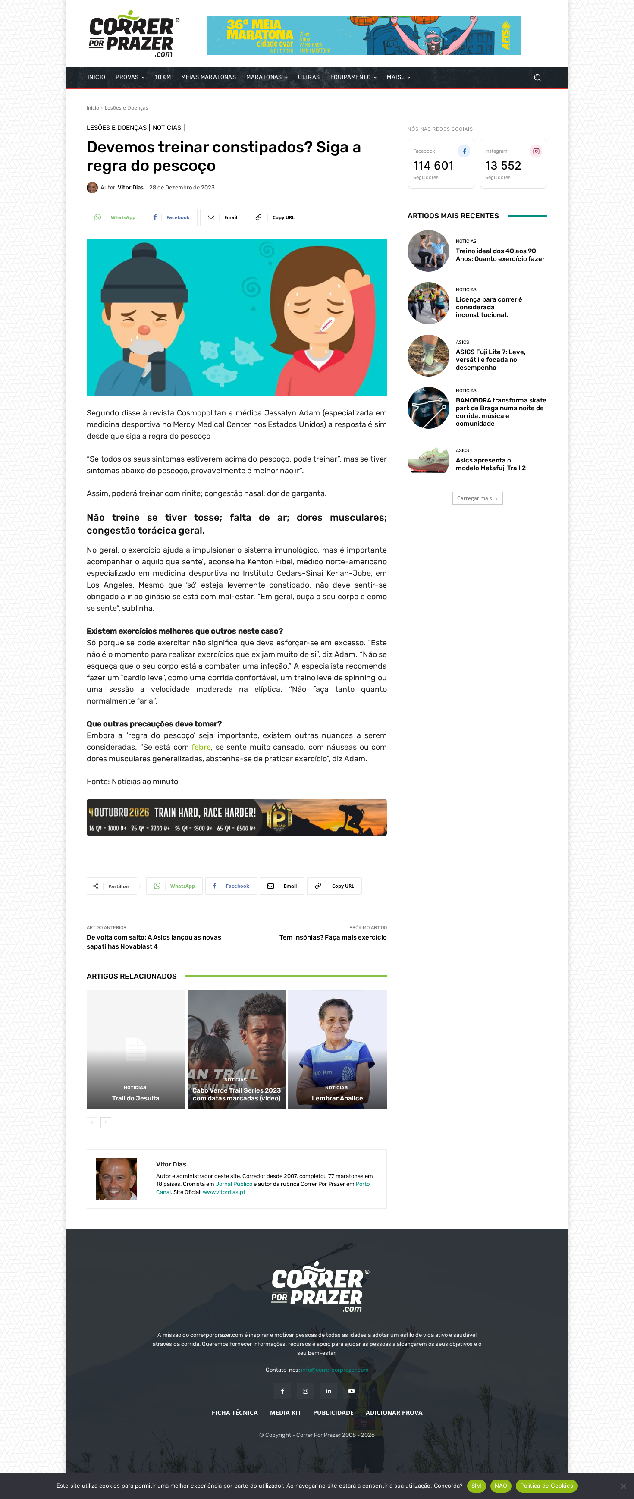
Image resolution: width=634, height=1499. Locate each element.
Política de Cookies (546, 1485)
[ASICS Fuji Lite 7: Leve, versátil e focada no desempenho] (428, 356)
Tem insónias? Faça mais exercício (333, 937)
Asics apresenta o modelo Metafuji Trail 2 (491, 464)
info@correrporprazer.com (335, 1370)
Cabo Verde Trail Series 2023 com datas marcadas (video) (236, 1094)
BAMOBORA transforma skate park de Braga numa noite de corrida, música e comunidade (501, 411)
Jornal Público (234, 1184)
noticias (167, 128)
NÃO (501, 1485)
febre (201, 747)
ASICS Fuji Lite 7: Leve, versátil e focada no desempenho (491, 359)
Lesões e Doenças (126, 107)
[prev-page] (92, 1122)
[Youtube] (351, 1391)
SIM (476, 1485)
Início (93, 107)
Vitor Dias (131, 187)
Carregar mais (474, 498)
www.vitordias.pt (224, 1192)
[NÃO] (623, 1486)
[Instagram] (305, 1391)
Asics (462, 342)
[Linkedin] (328, 1391)
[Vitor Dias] (93, 187)
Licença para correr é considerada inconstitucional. (489, 307)
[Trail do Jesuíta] (136, 1049)
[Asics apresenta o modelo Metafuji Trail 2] (428, 460)
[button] (537, 77)
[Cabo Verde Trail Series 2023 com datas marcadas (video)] (237, 1049)
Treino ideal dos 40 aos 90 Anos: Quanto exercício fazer (500, 255)
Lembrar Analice (337, 1098)
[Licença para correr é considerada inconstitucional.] (428, 303)
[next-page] (105, 1122)
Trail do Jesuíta (136, 1098)
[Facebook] (282, 1391)
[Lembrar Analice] (337, 1049)
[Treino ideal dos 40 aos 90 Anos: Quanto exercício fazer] (428, 251)
